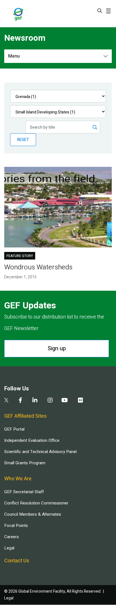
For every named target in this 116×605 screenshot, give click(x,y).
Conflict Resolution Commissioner (36, 503)
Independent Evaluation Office (31, 440)
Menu (14, 56)
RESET (23, 140)
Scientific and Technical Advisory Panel (40, 452)
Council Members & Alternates (32, 514)
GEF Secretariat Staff (24, 492)
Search (99, 10)
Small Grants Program (24, 463)
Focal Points (16, 525)
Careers (11, 537)
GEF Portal (14, 429)
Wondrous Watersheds (38, 267)
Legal (9, 548)
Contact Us (16, 561)
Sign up (57, 348)
